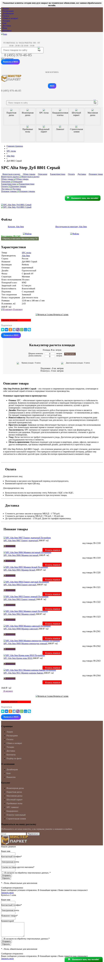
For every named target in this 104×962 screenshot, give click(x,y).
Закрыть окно (7, 892)
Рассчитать (70, 354)
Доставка (6, 26)
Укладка (6, 21)
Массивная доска (14, 796)
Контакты (7, 30)
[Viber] (18, 329)
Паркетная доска (14, 792)
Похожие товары (9, 191)
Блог (4, 23)
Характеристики (9, 184)
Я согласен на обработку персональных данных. (27, 873)
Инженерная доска (15, 788)
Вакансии (11, 777)
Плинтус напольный (16, 815)
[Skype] (29, 329)
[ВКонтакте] (6, 329)
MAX (52, 86)
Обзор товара (7, 179)
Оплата (5, 16)
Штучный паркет (14, 799)
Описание (6, 181)
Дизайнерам (8, 13)
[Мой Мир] (25, 329)
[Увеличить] (16, 204)
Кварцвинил (12, 811)
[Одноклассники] (10, 329)
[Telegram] (14, 329)
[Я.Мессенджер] (2, 329)
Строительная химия (16, 818)
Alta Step (26, 255)
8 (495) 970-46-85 (18, 55)
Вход (4, 28)
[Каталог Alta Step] (27, 233)
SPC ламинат (12, 807)
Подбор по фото (13, 758)
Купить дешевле (52, 550)
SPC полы (26, 252)
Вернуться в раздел (10, 176)
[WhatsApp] (21, 329)
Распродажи (8, 11)
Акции (5, 8)
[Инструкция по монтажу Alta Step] (74, 233)
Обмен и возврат (10, 18)
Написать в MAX (10, 62)
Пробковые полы (14, 803)
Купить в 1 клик (60, 314)
